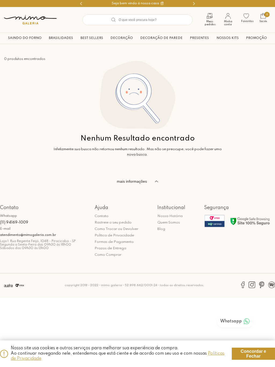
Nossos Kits (227, 38)
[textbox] (137, 20)
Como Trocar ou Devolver (116, 229)
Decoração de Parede (161, 38)
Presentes (199, 38)
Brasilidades (61, 38)
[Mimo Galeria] (30, 19)
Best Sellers (92, 38)
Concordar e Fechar (253, 353)
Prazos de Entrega (110, 248)
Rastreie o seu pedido (113, 222)
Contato (101, 216)
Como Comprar (108, 255)
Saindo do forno (25, 38)
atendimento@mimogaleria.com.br (28, 235)
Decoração (121, 38)
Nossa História (170, 216)
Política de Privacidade (114, 235)
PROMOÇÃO (256, 38)
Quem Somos (168, 222)
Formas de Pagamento (114, 242)
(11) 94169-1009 (14, 222)
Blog (161, 229)
